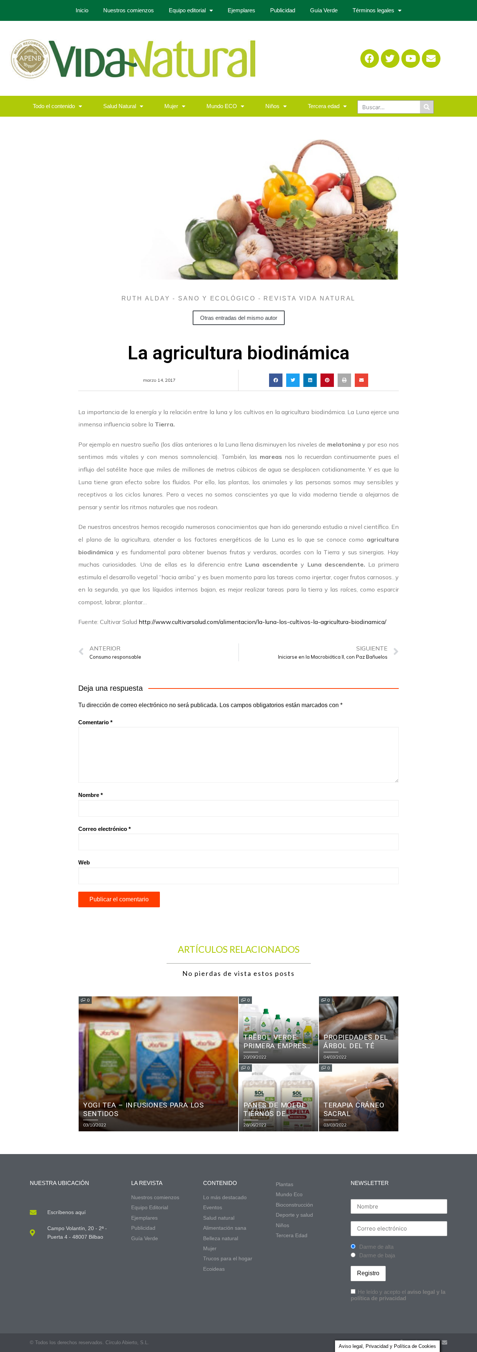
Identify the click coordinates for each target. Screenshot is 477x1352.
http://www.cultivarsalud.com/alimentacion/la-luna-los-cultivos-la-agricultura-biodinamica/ (262, 621)
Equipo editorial (187, 10)
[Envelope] (431, 58)
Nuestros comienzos (128, 10)
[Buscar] (426, 107)
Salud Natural (119, 106)
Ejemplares (241, 10)
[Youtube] (410, 58)
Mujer (171, 106)
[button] (275, 380)
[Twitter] (390, 58)
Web (84, 862)
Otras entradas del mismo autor (238, 318)
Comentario (95, 722)
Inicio (82, 10)
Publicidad (282, 10)
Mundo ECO (221, 106)
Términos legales (373, 10)
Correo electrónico (104, 829)
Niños (272, 106)
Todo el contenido (54, 106)
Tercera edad (323, 106)
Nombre (90, 795)
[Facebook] (369, 58)
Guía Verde (324, 10)
